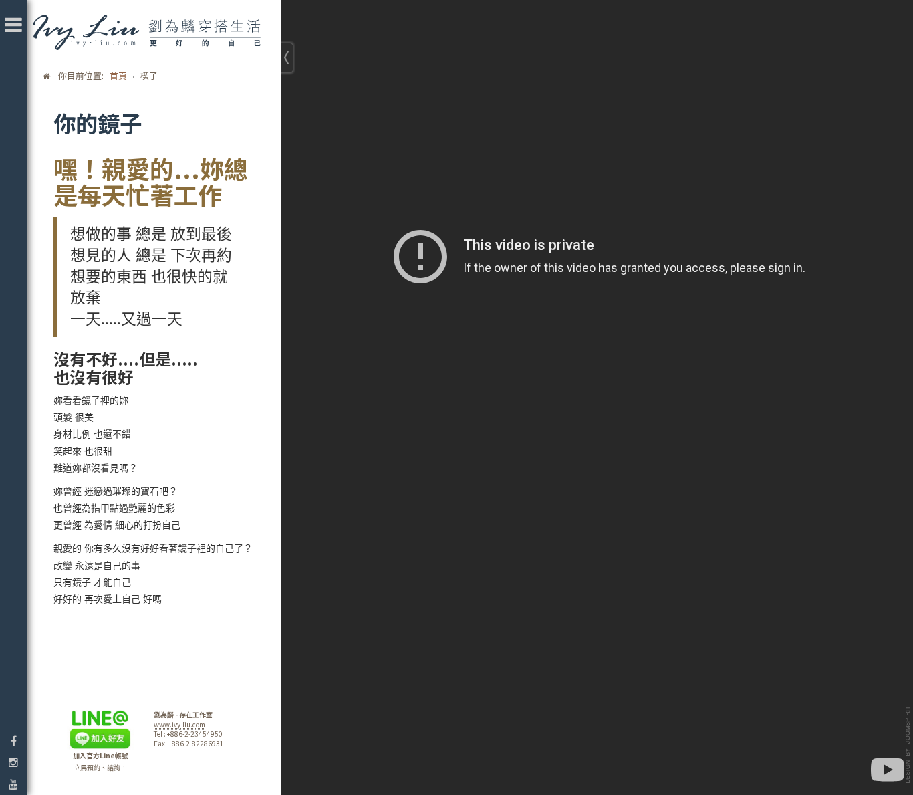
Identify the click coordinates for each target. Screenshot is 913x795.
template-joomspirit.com (908, 744)
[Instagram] (13, 762)
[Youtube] (13, 784)
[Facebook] (13, 740)
